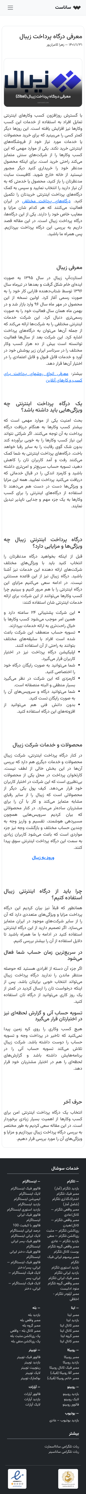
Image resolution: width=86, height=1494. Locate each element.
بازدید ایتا (72, 1320)
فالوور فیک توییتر (28, 1357)
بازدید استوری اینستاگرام (23, 1209)
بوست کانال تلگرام (66, 1252)
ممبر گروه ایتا (70, 1336)
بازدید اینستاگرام (29, 1204)
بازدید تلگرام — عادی (65, 1241)
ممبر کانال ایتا (69, 1325)
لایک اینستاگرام (29, 1194)
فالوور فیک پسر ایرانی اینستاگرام (25, 1244)
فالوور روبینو (71, 1404)
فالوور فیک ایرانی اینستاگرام (28, 1217)
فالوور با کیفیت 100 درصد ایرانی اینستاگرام (25, 1228)
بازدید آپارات (32, 1399)
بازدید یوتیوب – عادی (64, 1420)
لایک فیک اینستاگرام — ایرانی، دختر (24, 1286)
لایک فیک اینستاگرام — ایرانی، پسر (24, 1275)
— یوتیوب (72, 1413)
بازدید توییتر (32, 1362)
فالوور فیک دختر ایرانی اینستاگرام (25, 1254)
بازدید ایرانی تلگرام (66, 1273)
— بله (36, 1308)
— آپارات (34, 1387)
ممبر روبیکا (71, 1357)
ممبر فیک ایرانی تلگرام (64, 1278)
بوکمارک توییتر (30, 1378)
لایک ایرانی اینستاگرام (25, 1236)
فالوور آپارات (32, 1394)
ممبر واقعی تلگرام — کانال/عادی (65, 1212)
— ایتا (75, 1308)
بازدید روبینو (71, 1394)
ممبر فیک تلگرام (68, 1194)
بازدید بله (34, 1315)
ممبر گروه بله (31, 1325)
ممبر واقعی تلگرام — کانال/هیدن (65, 1223)
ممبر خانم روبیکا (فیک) (63, 1378)
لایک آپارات (32, 1404)
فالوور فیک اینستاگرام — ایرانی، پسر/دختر (23, 1265)
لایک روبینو (71, 1399)
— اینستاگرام (31, 1181)
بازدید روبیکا (71, 1362)
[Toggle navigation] (10, 8)
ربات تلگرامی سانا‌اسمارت (62, 1446)
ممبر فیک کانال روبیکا (64, 1368)
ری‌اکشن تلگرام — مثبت (62, 1231)
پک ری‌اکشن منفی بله (25, 1341)
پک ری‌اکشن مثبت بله (25, 1336)
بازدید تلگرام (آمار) (66, 1188)
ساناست (63, 7)
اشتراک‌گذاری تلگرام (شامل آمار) (65, 1201)
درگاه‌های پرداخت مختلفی (46, 201)
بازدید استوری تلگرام (65, 1267)
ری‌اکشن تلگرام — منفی (63, 1236)
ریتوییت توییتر (30, 1368)
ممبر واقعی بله (30, 1320)
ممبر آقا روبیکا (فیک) (64, 1373)
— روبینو (73, 1387)
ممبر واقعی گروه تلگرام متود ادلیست (63, 1286)
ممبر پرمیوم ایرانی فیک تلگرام (63, 1259)
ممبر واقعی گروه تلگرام (63, 1246)
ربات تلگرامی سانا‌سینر (64, 1452)
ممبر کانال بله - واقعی (25, 1331)
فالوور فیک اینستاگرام (25, 1188)
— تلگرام (73, 1181)
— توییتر (34, 1350)
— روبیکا (73, 1350)
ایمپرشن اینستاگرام (27, 1199)
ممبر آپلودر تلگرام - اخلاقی (66, 1296)
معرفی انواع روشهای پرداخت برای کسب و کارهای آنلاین (43, 377)
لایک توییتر (32, 1373)
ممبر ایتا (73, 1315)
